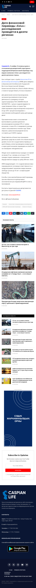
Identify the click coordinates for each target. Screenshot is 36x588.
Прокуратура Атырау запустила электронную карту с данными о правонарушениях (22, 341)
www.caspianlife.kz (14, 195)
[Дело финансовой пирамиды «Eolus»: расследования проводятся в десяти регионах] (18, 51)
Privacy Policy (16, 476)
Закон (4, 19)
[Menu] (33, 6)
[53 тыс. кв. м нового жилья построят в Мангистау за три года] (18, 233)
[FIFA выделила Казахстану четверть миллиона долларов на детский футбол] (6, 361)
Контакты (25, 10)
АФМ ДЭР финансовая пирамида (11, 206)
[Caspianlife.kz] (6, 6)
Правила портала (14, 10)
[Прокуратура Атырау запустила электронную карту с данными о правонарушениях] (18, 290)
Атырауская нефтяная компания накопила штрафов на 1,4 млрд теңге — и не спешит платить (17, 274)
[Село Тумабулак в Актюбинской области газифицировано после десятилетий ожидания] (6, 381)
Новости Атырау (27, 206)
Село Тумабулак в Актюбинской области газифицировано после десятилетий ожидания (22, 380)
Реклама (7, 574)
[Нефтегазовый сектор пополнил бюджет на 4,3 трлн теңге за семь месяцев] (6, 371)
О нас (4, 10)
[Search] (30, 6)
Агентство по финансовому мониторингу (20, 204)
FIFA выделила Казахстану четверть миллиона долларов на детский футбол (23, 360)
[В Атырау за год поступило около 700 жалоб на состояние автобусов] (6, 352)
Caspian (5, 204)
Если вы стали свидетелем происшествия (18, 576)
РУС (32, 1)
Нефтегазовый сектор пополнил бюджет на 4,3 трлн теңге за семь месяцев (22, 370)
